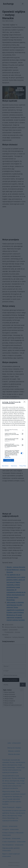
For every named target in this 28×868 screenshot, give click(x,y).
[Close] (24, 402)
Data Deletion (5, 465)
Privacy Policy (22, 465)
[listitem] (14, 430)
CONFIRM (8, 460)
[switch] (22, 434)
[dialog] (14, 434)
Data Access (14, 465)
